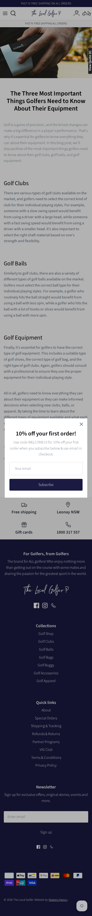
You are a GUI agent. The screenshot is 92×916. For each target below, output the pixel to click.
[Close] (81, 424)
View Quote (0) (90, 61)
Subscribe (46, 484)
